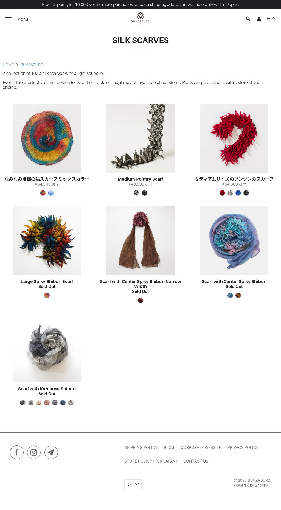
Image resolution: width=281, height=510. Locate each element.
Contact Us (195, 461)
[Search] (248, 18)
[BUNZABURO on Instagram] (35, 454)
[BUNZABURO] (140, 19)
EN (130, 484)
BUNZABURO (32, 65)
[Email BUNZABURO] (52, 454)
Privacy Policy (242, 447)
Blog (169, 447)
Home (9, 65)
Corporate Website (201, 447)
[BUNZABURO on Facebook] (18, 454)
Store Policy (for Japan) (150, 461)
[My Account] (259, 18)
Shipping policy (141, 447)
